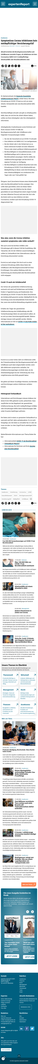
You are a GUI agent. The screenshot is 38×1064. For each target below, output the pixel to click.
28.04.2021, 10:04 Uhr (14, 46)
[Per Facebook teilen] (12, 66)
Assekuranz (4, 38)
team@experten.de (10, 1020)
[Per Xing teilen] (15, 66)
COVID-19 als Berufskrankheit (26, 441)
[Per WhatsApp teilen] (9, 66)
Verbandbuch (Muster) (12, 443)
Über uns (3, 1016)
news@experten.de (6, 1023)
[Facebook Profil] (27, 1029)
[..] (31, 499)
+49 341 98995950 (8, 983)
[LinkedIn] (21, 1029)
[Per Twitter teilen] (19, 66)
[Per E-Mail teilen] (2, 66)
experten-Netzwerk (6, 1018)
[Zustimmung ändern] (3, 1058)
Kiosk (3, 1032)
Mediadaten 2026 (25, 1007)
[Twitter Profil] (32, 1029)
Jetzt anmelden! (6, 1049)
